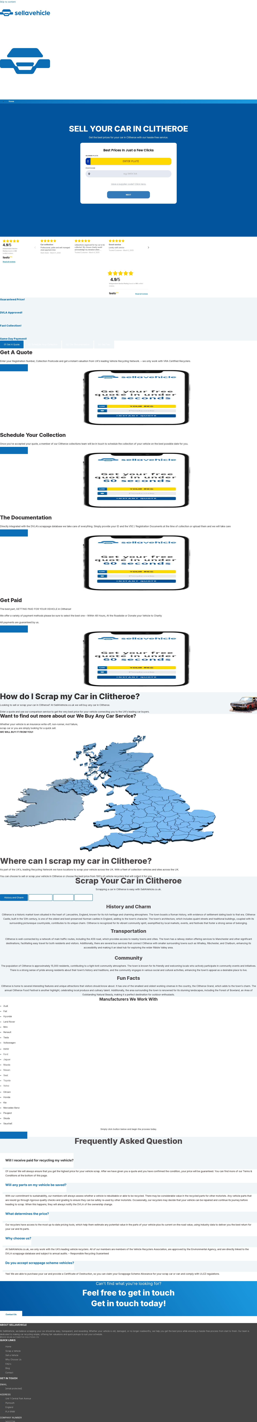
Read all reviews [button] (141, 294)
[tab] (12, 344)
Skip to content (8, 1)
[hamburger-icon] (253, 102)
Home (11, 101)
